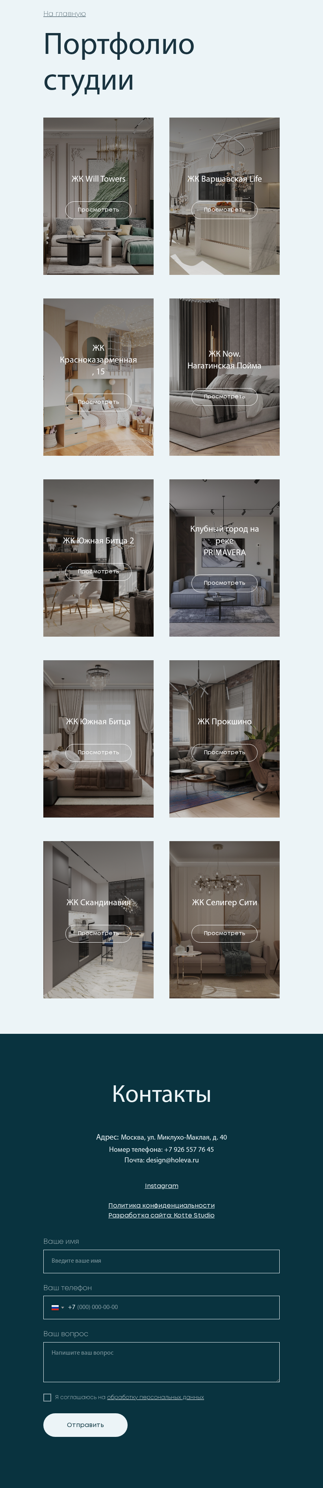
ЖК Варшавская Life (224, 179)
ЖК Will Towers (99, 179)
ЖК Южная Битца (98, 722)
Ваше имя (61, 1242)
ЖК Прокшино (225, 722)
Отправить (85, 1425)
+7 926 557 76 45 (189, 1150)
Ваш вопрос (65, 1334)
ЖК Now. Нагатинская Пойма (224, 360)
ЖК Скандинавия (99, 903)
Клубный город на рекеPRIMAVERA (224, 541)
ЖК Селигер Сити (224, 903)
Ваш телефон (67, 1288)
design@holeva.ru (172, 1160)
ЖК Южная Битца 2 (98, 541)
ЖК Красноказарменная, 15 (98, 360)
